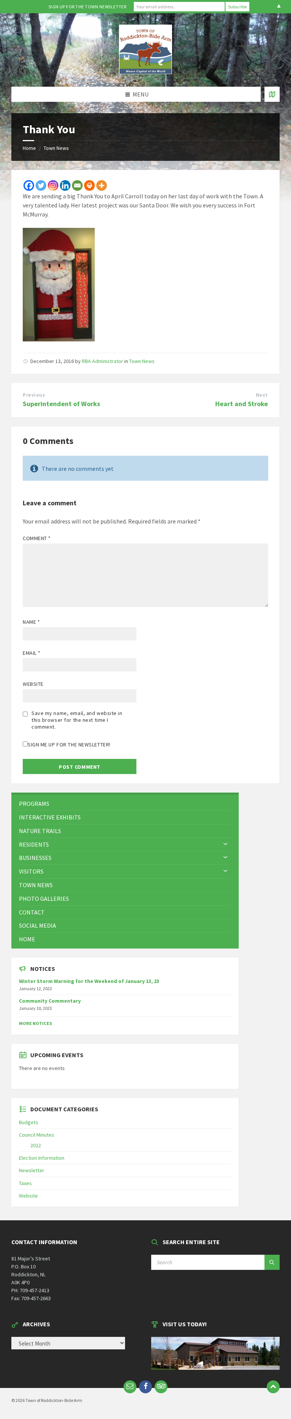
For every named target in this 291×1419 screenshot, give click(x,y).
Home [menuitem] (27, 939)
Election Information (41, 1157)
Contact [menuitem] (32, 912)
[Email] (77, 185)
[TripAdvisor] (161, 1386)
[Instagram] (53, 185)
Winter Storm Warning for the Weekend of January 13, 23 (89, 981)
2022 (35, 1145)
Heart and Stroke (241, 403)
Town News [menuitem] (36, 885)
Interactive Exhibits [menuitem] (50, 817)
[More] (101, 185)
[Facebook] (28, 185)
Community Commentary (50, 1000)
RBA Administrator (102, 361)
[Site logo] (145, 72)
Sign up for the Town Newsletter (87, 6)
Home (29, 148)
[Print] (89, 185)
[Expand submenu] (225, 844)
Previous (34, 395)
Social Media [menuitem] (37, 925)
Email (32, 653)
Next (262, 395)
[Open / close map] (272, 94)
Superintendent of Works (61, 403)
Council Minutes (36, 1134)
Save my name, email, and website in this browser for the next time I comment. (76, 720)
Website (33, 684)
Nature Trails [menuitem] (40, 831)
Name (31, 621)
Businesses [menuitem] (35, 857)
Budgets (28, 1122)
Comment (37, 538)
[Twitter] (41, 185)
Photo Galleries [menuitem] (44, 898)
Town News (56, 148)
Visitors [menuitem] (31, 871)
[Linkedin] (65, 185)
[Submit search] (272, 1262)
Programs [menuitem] (34, 803)
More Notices (35, 1023)
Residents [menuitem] (34, 844)
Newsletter (31, 1170)
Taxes (25, 1183)
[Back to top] (273, 1386)
